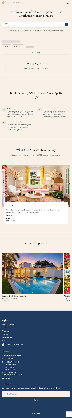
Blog (3, 340)
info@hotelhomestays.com (12, 356)
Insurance (5, 328)
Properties (5, 331)
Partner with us (7, 337)
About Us (5, 334)
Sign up (36, 400)
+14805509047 (9, 359)
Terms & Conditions (8, 325)
